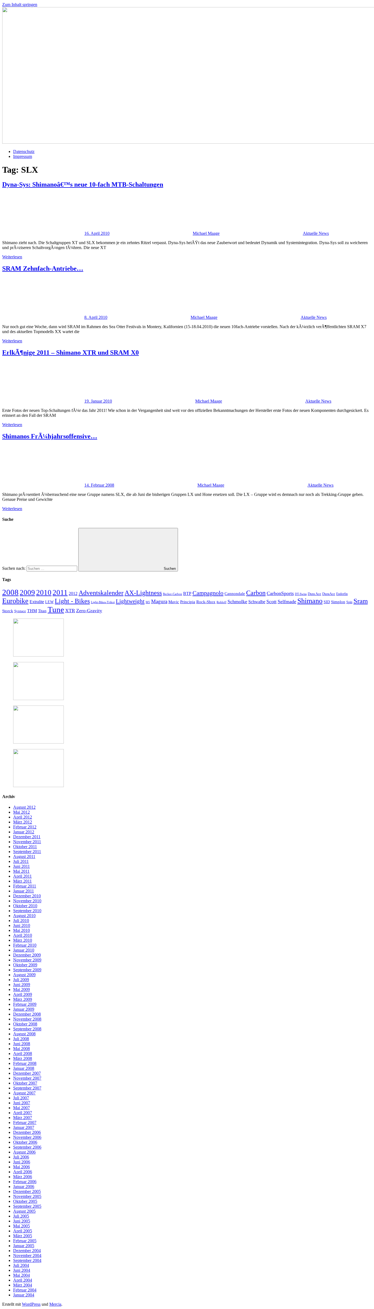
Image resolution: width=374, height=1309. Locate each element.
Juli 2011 (21, 861)
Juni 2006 (21, 1162)
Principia (187, 602)
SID (327, 602)
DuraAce (328, 594)
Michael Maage (206, 233)
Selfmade (287, 601)
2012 (73, 593)
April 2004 (22, 1280)
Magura (159, 601)
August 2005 (24, 1211)
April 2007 (22, 1112)
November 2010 (27, 900)
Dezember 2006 (27, 1132)
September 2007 (27, 1088)
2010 (43, 592)
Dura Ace (314, 594)
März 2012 (22, 822)
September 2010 (27, 910)
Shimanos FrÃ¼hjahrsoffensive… (49, 436)
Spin (349, 602)
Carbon (256, 592)
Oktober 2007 (25, 1083)
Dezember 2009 (27, 955)
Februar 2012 (24, 827)
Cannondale (235, 593)
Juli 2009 (21, 979)
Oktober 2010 (25, 905)
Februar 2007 (24, 1122)
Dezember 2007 (27, 1073)
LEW (49, 602)
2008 (10, 592)
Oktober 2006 (25, 1142)
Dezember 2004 (27, 1250)
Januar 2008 (23, 1068)
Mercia (55, 1304)
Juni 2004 (21, 1270)
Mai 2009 (21, 989)
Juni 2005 (21, 1221)
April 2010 (22, 935)
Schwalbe (256, 601)
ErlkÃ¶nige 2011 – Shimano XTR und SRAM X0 (70, 352)
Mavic (173, 601)
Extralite (37, 601)
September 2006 (27, 1147)
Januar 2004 (23, 1295)
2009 (27, 592)
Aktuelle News (316, 233)
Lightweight (130, 601)
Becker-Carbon (172, 594)
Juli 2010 (21, 920)
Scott (271, 601)
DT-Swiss (301, 594)
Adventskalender (101, 592)
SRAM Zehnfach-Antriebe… (42, 268)
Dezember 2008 (27, 1014)
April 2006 (22, 1171)
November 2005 (27, 1196)
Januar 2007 (23, 1127)
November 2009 (27, 960)
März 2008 (22, 1058)
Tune (56, 609)
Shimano (310, 601)
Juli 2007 (21, 1098)
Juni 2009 (21, 984)
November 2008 (27, 1019)
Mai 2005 (21, 1226)
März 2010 (22, 940)
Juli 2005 (21, 1216)
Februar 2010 (24, 945)
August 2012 (24, 807)
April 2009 (22, 994)
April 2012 (22, 817)
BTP (187, 593)
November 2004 (27, 1255)
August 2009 (24, 974)
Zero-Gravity (89, 610)
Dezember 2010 (27, 896)
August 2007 (24, 1093)
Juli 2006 (21, 1157)
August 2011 (24, 856)
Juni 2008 (21, 1043)
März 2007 (22, 1117)
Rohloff (221, 602)
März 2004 (22, 1285)
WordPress (31, 1304)
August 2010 (24, 915)
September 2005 (27, 1206)
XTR (70, 610)
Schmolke (237, 601)
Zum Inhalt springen (19, 4)
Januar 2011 (23, 891)
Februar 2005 (24, 1240)
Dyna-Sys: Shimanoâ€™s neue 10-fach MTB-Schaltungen (82, 184)
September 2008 (27, 1029)
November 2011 (27, 841)
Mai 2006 (21, 1166)
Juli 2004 (21, 1265)
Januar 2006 (23, 1186)
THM (32, 610)
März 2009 (22, 999)
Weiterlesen (12, 257)
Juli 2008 (21, 1038)
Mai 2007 (21, 1107)
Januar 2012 (23, 832)
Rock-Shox (205, 602)
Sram (360, 601)
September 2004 (27, 1260)
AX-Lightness (143, 592)
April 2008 (22, 1053)
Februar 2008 (24, 1063)
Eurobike (15, 601)
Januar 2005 (23, 1245)
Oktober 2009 (25, 965)
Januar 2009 (23, 1009)
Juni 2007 (21, 1102)
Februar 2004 (24, 1290)
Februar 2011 (24, 886)
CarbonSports (280, 593)
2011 (60, 592)
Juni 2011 (21, 866)
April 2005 (22, 1231)
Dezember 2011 (27, 836)
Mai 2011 (21, 871)
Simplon (338, 602)
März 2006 (22, 1176)
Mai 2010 (21, 930)
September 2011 (27, 851)
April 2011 (22, 876)
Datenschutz (23, 151)
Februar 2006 (24, 1181)
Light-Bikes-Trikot (103, 602)
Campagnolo (207, 593)
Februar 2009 (24, 1004)
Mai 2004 (21, 1275)
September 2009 (27, 969)
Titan (42, 611)
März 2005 (22, 1235)
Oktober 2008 (25, 1024)
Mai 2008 (21, 1048)
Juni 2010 (21, 925)
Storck (7, 610)
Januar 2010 (23, 950)
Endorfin (342, 594)
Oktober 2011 (25, 846)
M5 (148, 602)
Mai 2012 (21, 812)
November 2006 (27, 1137)
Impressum (22, 156)
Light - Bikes (72, 601)
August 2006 (24, 1152)
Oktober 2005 (25, 1201)
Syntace (20, 611)
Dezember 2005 (27, 1191)
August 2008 (24, 1033)
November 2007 (27, 1078)
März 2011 (22, 881)
